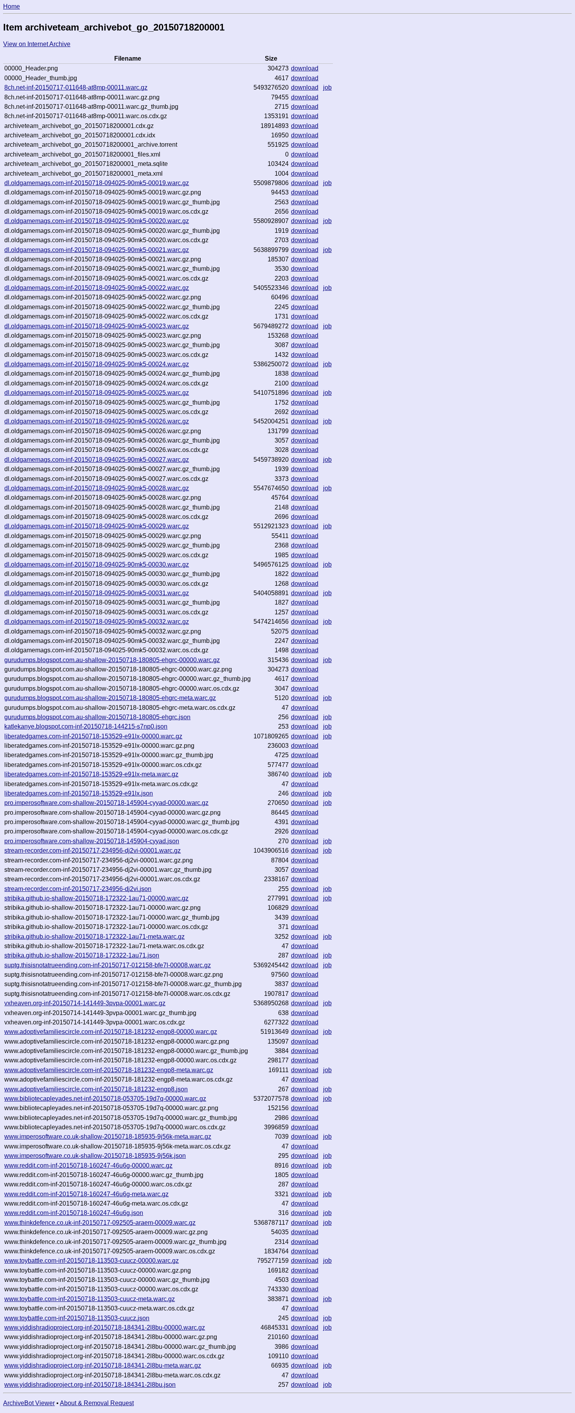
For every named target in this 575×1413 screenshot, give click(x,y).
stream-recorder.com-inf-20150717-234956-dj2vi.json (77, 889)
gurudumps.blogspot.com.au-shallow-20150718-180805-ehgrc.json (97, 717)
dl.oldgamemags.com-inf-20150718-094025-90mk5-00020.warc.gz (96, 221)
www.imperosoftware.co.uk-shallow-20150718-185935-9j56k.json (95, 1155)
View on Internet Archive (36, 44)
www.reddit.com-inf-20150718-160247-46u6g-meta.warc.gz (86, 1194)
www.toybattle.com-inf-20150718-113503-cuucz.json (76, 1318)
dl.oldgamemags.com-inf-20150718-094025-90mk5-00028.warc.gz (96, 488)
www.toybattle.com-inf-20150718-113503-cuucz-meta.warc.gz (89, 1299)
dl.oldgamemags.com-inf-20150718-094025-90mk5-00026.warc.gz (96, 421)
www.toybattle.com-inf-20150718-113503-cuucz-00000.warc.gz (91, 1260)
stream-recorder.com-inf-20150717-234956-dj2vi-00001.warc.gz (92, 850)
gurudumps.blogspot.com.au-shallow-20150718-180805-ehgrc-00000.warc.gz (112, 660)
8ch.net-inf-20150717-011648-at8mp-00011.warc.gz (75, 87)
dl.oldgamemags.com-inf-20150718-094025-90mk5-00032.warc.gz (96, 621)
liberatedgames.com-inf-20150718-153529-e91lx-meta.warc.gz (91, 774)
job (327, 87)
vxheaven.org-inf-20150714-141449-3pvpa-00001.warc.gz (84, 1003)
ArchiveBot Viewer (29, 1403)
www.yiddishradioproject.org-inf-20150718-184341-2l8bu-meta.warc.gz (102, 1365)
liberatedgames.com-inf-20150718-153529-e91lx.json (78, 793)
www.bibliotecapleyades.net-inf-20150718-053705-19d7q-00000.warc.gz (105, 1098)
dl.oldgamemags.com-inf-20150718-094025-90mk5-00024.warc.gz (96, 364)
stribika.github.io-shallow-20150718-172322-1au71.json (81, 955)
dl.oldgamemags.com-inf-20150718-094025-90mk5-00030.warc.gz (96, 564)
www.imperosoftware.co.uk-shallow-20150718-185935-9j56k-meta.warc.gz (107, 1136)
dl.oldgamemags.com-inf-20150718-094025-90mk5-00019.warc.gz (96, 183)
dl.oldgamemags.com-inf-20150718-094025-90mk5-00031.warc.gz (96, 593)
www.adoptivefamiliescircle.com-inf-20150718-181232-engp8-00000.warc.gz (110, 1031)
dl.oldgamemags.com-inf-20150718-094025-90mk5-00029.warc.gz (96, 526)
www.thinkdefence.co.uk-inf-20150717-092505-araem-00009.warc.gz (100, 1222)
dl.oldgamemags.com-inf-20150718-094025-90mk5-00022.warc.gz (96, 287)
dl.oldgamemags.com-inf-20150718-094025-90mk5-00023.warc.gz (96, 326)
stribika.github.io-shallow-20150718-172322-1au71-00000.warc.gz (96, 898)
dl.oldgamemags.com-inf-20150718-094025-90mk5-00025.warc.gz (96, 392)
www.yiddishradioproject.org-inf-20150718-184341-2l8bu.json (90, 1384)
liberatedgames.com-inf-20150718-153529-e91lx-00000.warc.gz (93, 736)
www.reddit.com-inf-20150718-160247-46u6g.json (73, 1213)
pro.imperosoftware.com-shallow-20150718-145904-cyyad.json (91, 841)
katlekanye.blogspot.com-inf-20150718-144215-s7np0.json (85, 726)
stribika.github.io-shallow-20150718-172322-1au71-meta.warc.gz (94, 936)
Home (11, 6)
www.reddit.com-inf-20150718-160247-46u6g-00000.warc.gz (88, 1165)
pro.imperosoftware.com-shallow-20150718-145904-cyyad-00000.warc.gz (106, 802)
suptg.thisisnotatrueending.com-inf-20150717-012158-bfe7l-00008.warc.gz (107, 965)
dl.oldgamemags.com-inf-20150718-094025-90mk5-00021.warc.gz (96, 250)
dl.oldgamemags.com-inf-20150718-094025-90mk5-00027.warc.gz (96, 459)
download (304, 68)
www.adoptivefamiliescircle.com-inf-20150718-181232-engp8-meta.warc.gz (108, 1070)
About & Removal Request (97, 1403)
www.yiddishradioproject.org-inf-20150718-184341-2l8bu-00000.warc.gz (104, 1327)
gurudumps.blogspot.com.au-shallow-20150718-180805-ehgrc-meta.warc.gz (110, 698)
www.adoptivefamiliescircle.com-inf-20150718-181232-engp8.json (96, 1089)
